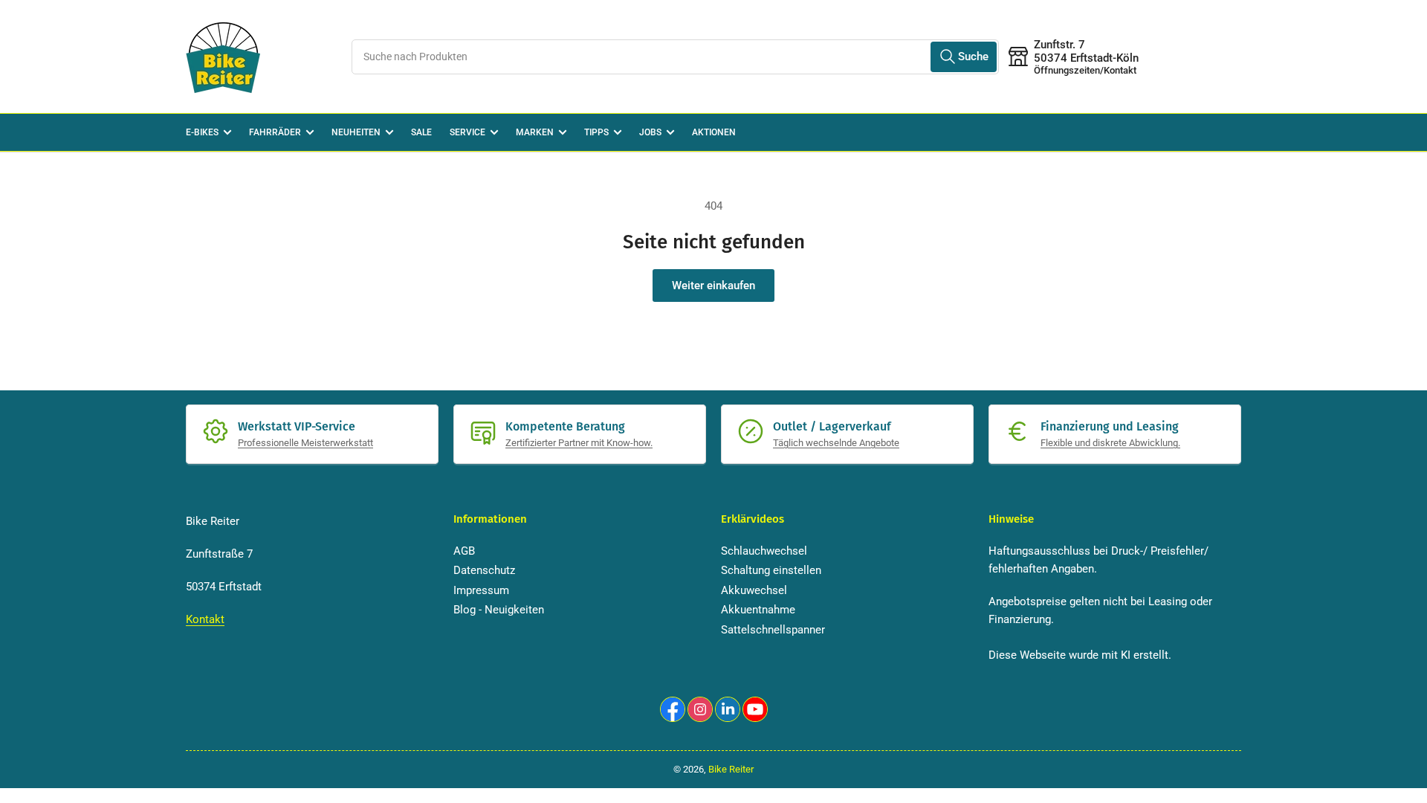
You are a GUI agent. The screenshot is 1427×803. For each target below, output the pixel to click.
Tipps (596, 132)
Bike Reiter (731, 769)
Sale (421, 132)
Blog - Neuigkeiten (498, 609)
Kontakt (205, 619)
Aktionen (714, 132)
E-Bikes (202, 132)
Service (467, 132)
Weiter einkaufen (713, 285)
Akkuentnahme (758, 609)
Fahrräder (275, 132)
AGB (464, 551)
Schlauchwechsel (764, 551)
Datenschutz (484, 570)
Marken (535, 132)
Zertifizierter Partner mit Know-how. (579, 442)
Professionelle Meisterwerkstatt (305, 442)
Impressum (481, 590)
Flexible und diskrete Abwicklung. (1110, 442)
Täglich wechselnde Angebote (836, 442)
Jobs (650, 132)
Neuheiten (356, 132)
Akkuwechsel (754, 590)
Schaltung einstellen (771, 570)
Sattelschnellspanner (773, 629)
